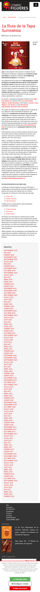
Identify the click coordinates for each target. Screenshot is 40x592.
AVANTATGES (11, 517)
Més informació (21, 588)
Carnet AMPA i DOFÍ (12, 519)
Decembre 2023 (10, 288)
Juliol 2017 (8, 438)
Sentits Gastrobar (13, 103)
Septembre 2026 (10, 250)
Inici (4, 17)
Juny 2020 (8, 364)
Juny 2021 (8, 342)
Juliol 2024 (8, 275)
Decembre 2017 (10, 427)
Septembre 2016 (10, 460)
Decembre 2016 (10, 454)
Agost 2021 (8, 338)
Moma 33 (8, 101)
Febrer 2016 (9, 474)
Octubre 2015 (9, 478)
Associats (9, 507)
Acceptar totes (21, 579)
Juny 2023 (8, 300)
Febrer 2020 (9, 373)
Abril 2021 (8, 346)
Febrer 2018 (9, 422)
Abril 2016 (8, 469)
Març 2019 (8, 396)
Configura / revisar (20, 584)
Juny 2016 (8, 467)
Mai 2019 (7, 391)
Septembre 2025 (10, 259)
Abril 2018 (8, 418)
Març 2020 (8, 371)
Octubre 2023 (9, 293)
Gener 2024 (8, 286)
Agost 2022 (8, 317)
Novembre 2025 (10, 257)
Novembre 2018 (10, 405)
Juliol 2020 (8, 362)
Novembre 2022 (10, 311)
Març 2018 (8, 420)
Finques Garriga (11, 209)
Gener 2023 (8, 308)
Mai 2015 (7, 490)
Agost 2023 (8, 297)
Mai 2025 (7, 264)
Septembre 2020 (10, 360)
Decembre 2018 (10, 402)
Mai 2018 (7, 416)
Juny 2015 (8, 487)
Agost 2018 (8, 409)
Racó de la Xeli (15, 107)
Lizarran (31, 103)
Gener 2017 (8, 452)
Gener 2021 (8, 353)
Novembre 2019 (10, 380)
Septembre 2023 (10, 295)
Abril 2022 (8, 324)
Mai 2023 (7, 302)
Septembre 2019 (10, 384)
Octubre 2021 (9, 333)
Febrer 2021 (9, 351)
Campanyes (10, 511)
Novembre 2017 (10, 429)
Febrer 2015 (9, 496)
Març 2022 (8, 326)
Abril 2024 (8, 279)
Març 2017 (8, 447)
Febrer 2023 (9, 306)
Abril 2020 (8, 369)
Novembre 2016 (10, 456)
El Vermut (24, 107)
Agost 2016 (8, 463)
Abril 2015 (8, 492)
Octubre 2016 (9, 458)
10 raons (9, 513)
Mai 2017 (7, 443)
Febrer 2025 (9, 266)
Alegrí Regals (10, 214)
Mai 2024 (7, 277)
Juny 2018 (8, 414)
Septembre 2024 (10, 273)
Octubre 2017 (9, 431)
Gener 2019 (8, 400)
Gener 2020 (8, 376)
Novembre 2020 (10, 358)
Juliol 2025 (8, 262)
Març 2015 (8, 494)
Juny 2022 (8, 320)
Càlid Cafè (9, 196)
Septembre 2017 (10, 434)
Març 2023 (8, 304)
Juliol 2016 (8, 465)
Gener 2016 (8, 476)
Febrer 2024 (9, 284)
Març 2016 (8, 472)
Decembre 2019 (10, 378)
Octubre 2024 (9, 270)
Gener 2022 (8, 331)
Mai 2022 (7, 322)
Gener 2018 (8, 425)
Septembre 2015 (10, 481)
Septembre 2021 (10, 335)
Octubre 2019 (9, 382)
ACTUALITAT (12, 17)
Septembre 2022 (10, 315)
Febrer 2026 (9, 255)
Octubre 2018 (9, 407)
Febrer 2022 (9, 329)
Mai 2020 (7, 367)
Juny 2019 (8, 389)
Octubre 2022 (9, 313)
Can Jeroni (11, 105)
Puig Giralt (9, 211)
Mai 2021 (7, 344)
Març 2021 (8, 349)
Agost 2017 (8, 436)
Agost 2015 (8, 483)
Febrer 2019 (9, 398)
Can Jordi (24, 101)
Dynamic (7, 107)
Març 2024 (8, 282)
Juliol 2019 (8, 387)
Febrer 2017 (9, 449)
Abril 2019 (8, 393)
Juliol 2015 (8, 485)
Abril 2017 (8, 445)
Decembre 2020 (10, 355)
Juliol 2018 (8, 411)
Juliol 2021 (8, 340)
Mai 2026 (7, 253)
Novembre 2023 (10, 291)
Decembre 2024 (10, 268)
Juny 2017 (8, 440)
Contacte (9, 515)
